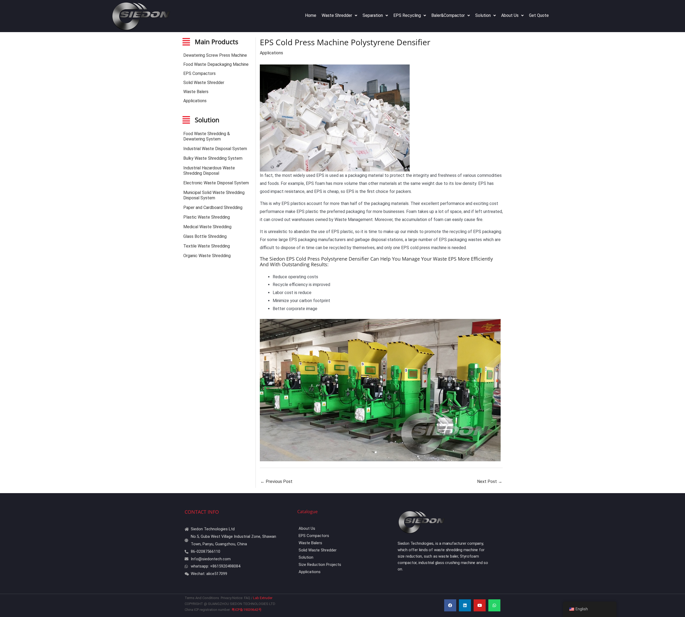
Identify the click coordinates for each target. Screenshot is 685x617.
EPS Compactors (199, 73)
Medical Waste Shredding (207, 226)
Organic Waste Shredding (207, 255)
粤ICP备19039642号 (246, 610)
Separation (373, 15)
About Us (510, 15)
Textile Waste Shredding (206, 246)
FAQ (247, 598)
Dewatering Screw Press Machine (215, 55)
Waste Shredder (337, 15)
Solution (483, 15)
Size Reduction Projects (320, 564)
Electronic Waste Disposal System (216, 182)
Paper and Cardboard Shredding (212, 207)
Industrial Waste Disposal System (215, 148)
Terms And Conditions (202, 598)
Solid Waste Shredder (203, 82)
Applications (195, 100)
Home (310, 15)
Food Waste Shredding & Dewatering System (206, 136)
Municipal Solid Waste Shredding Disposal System (214, 195)
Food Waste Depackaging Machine (216, 64)
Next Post (489, 481)
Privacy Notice (231, 598)
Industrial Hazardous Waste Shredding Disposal (209, 170)
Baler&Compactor (448, 15)
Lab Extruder (263, 598)
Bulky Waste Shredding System (212, 158)
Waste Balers (195, 91)
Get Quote (539, 15)
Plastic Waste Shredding (206, 217)
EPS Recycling (407, 15)
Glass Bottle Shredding (205, 236)
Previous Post (276, 481)
